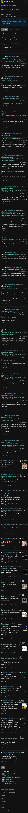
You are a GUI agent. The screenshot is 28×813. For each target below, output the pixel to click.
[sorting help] (15, 33)
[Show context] (2, 42)
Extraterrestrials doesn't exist (8, 80)
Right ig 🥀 (21, 239)
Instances (3, 801)
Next (3, 767)
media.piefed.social (5, 588)
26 (3, 470)
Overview (4, 29)
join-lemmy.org (5, 810)
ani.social (3, 545)
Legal (2, 798)
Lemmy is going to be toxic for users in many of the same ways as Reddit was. (13, 419)
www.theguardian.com (6, 636)
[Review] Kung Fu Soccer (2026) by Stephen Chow (13, 313)
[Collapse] (2, 38)
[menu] (26, 1)
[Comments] (24, 481)
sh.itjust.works (4, 466)
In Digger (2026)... (18, 98)
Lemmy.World (8, 1)
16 (3, 576)
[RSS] (17, 33)
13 (3, 485)
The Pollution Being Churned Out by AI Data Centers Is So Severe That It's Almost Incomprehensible (13, 116)
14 (3, 696)
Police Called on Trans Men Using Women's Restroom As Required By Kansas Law (13, 159)
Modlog (3, 795)
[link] (5, 42)
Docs (2, 804)
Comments (11, 29)
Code (2, 807)
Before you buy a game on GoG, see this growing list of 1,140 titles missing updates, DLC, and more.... (13, 60)
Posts (17, 29)
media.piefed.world (5, 648)
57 (3, 504)
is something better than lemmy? (17, 39)
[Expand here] (24, 466)
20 (3, 561)
